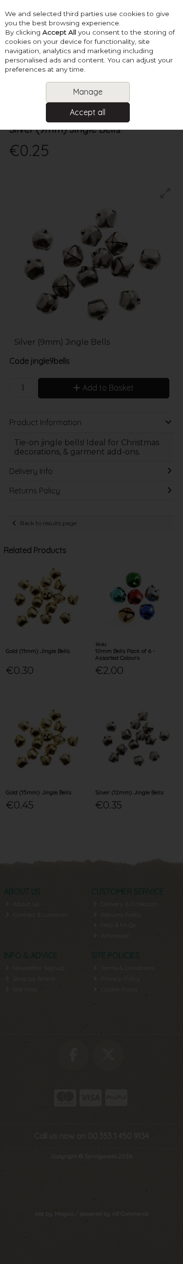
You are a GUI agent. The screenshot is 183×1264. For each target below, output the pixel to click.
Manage (87, 92)
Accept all (87, 112)
